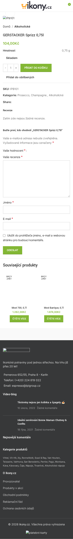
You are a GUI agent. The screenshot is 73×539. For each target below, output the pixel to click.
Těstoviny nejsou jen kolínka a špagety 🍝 (41, 402)
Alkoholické (22, 26)
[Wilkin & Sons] (20, 334)
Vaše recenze (13, 157)
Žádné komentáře (47, 408)
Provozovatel (11, 481)
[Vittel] (53, 334)
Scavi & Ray (40, 458)
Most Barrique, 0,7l (54, 308)
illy (19, 458)
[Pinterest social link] (23, 102)
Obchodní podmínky (16, 494)
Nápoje (29, 465)
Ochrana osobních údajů (18, 508)
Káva (5, 465)
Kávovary (14, 465)
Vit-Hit (13, 458)
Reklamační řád (13, 501)
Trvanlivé (39, 465)
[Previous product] (58, 26)
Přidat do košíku (36, 67)
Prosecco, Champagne (32, 95)
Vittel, (6, 458)
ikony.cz (24, 524)
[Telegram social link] (32, 102)
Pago (51, 461)
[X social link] (18, 102)
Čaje (22, 465)
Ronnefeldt (27, 458)
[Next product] (67, 26)
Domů (6, 26)
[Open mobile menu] (4, 6)
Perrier (44, 461)
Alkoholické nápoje (55, 465)
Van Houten (53, 458)
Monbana (60, 461)
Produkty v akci (13, 488)
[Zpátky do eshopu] (63, 26)
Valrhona (18, 461)
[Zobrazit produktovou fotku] (10, 13)
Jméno (8, 202)
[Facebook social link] (13, 102)
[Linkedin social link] (28, 102)
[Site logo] (36, 5)
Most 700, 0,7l (19, 308)
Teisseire (7, 461)
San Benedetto (32, 461)
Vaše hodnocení (14, 150)
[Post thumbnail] (9, 406)
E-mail (8, 219)
